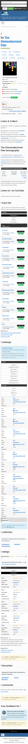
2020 (14, 452)
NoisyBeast (16, 442)
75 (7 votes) (11, 275)
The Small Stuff (5, 247)
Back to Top (14, 731)
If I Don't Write (5, 281)
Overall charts (13, 369)
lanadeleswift (16, 399)
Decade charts (13, 371)
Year (13, 388)
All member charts (13, 380)
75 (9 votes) (11, 267)
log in (6, 657)
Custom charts (13, 376)
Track (13, 217)
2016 (14, 496)
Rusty (3, 324)
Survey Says (5, 230)
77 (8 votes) (11, 326)
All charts (13, 365)
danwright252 (16, 498)
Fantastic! (4, 307)
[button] (2, 23)
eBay (21, 134)
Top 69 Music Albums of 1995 (19, 412)
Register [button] (11, 8)
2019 (14, 486)
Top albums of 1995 (6, 652)
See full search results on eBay (17, 111)
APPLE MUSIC (21, 231)
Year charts (13, 374)
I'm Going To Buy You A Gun (8, 273)
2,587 (17, 608)
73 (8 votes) (11, 309)
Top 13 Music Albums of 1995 (19, 512)
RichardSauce (6, 546)
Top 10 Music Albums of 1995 (19, 456)
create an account (14, 657)
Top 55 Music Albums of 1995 (19, 401)
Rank (13, 390)
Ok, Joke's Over (5, 255)
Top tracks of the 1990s (6, 334)
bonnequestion (16, 431)
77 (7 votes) (11, 258)
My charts (13, 378)
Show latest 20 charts (13, 367)
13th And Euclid (5, 298)
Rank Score (13, 392)
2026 (14, 397)
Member (13, 575)
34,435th (18, 93)
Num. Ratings (13, 222)
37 (16, 596)
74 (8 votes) (11, 241)
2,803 (17, 632)
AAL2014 (16, 410)
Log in (3, 723)
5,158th (20, 91)
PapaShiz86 (17, 544)
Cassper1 (15, 594)
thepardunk (15, 606)
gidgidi (15, 454)
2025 (14, 419)
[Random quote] (25, 18)
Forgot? (24, 8)
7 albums (16, 155)
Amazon (21, 130)
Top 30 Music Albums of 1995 (19, 433)
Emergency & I (4, 161)
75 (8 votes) (11, 301)
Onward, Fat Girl (5, 315)
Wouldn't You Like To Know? (8, 290)
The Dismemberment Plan (11, 41)
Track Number (13, 215)
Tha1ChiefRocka (17, 476)
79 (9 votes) (11, 284)
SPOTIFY (15, 97)
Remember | (19, 8)
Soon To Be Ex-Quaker (7, 264)
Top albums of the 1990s (7, 650)
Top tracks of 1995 (5, 336)
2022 (14, 440)
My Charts (9, 527)
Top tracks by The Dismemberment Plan (11, 333)
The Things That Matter (7, 238)
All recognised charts (13, 382)
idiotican (16, 629)
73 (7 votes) (11, 292)
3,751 (17, 584)
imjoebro (16, 464)
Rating (13, 220)
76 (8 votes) (11, 232)
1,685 (17, 620)
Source (13, 395)
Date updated (13, 573)
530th (15, 89)
